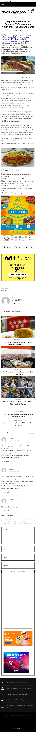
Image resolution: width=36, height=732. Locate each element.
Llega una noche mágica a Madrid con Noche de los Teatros (18, 423)
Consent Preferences (6, 1)
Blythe (11, 500)
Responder (7, 461)
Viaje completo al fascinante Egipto (16, 700)
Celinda (11, 438)
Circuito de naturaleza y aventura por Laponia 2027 (20, 683)
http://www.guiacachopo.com (17, 193)
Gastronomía (11, 18)
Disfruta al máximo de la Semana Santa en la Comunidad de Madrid (18, 414)
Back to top (16, 728)
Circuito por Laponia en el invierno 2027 (18, 694)
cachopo (3, 290)
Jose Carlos (19, 30)
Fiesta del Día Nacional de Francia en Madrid (19, 688)
